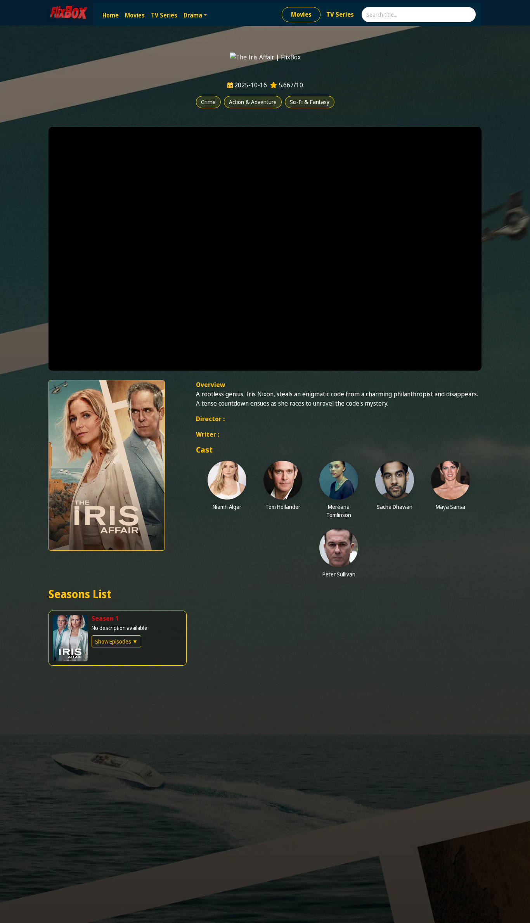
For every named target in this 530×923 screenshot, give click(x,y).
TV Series (164, 15)
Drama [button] (193, 15)
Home (110, 15)
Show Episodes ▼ (116, 641)
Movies (135, 15)
